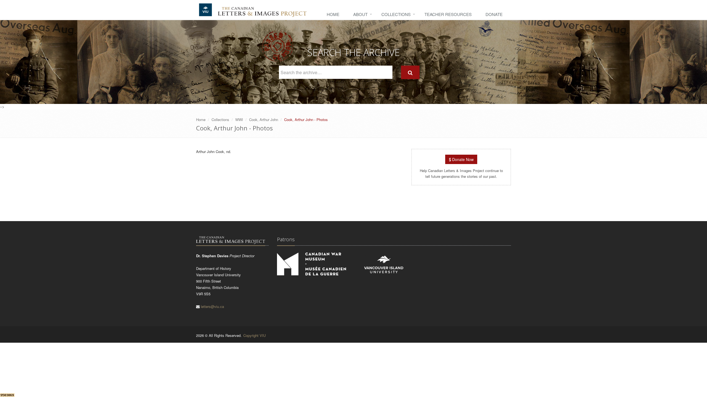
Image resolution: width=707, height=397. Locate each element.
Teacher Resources (448, 14)
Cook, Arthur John (263, 119)
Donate (494, 14)
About (360, 14)
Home (333, 14)
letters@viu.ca (212, 306)
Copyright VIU (254, 335)
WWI (239, 119)
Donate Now (462, 159)
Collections (396, 14)
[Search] (410, 72)
